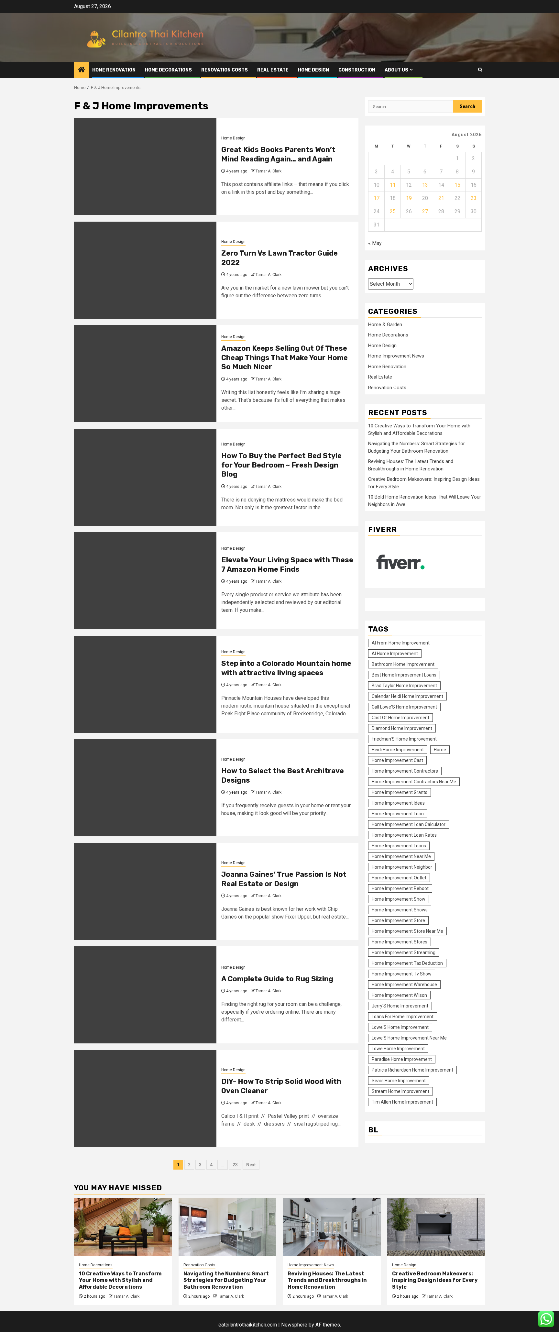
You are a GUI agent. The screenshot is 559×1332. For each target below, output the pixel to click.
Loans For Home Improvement (402, 1016)
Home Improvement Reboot (400, 888)
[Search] (480, 69)
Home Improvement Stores (399, 941)
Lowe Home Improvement (398, 1048)
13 (425, 185)
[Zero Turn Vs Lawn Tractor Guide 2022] (145, 270)
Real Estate (273, 70)
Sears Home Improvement (399, 1080)
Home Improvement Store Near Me (407, 931)
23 (235, 1164)
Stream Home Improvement (400, 1091)
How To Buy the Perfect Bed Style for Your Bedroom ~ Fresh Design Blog (281, 465)
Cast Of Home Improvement (400, 717)
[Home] (81, 70)
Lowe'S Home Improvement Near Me (409, 1037)
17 (376, 198)
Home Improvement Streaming (403, 952)
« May (375, 243)
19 (409, 198)
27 (425, 211)
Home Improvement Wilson (399, 995)
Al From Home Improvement (401, 642)
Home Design (313, 70)
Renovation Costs (224, 70)
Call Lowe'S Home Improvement (404, 707)
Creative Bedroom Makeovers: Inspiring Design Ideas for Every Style (435, 1280)
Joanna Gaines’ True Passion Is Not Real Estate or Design (283, 879)
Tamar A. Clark (268, 171)
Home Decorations (168, 70)
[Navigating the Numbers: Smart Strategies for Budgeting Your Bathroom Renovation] (228, 1227)
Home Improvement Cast (397, 760)
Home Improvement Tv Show (402, 973)
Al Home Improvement (395, 653)
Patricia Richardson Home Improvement (412, 1070)
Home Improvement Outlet (399, 877)
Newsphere (294, 1325)
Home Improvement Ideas (398, 803)
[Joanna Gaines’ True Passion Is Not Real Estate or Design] (145, 891)
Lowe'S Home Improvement (400, 1027)
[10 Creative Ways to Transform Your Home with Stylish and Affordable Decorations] (123, 1227)
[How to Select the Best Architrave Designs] (145, 787)
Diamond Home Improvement (402, 728)
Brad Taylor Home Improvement (404, 685)
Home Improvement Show (398, 899)
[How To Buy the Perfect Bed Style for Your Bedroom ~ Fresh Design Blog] (145, 477)
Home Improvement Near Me (401, 856)
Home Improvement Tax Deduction (407, 963)
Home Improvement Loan (398, 813)
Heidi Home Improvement (398, 749)
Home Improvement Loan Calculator (408, 824)
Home (440, 749)
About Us (396, 70)
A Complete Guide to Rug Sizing (277, 978)
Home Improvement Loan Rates (404, 835)
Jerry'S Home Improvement (400, 1005)
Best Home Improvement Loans (404, 674)
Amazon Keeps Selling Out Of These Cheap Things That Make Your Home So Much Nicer (284, 357)
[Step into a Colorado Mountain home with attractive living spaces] (145, 684)
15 (457, 185)
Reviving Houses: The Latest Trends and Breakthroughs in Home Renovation (327, 1280)
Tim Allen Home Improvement (402, 1102)
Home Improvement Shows (400, 909)
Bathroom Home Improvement (403, 664)
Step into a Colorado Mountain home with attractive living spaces (286, 668)
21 (441, 198)
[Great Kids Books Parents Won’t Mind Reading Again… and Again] (145, 166)
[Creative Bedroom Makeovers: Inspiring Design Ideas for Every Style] (436, 1227)
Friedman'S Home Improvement (404, 739)
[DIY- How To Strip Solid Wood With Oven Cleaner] (145, 1098)
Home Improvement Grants (399, 792)
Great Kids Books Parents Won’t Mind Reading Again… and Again (278, 154)
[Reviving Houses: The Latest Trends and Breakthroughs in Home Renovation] (332, 1227)
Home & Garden (385, 324)
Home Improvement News (396, 356)
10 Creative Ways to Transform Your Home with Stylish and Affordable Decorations (120, 1280)
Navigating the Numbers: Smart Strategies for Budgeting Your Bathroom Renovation (226, 1280)
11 (393, 185)
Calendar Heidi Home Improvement (407, 696)
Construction (356, 70)
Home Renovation (114, 70)
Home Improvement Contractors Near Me (414, 781)
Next (251, 1164)
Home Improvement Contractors (405, 771)
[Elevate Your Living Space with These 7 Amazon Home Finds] (145, 580)
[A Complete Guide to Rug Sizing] (145, 994)
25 (393, 211)
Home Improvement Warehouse (404, 984)
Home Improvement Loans (399, 845)
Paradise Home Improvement (402, 1059)
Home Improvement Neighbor (402, 867)
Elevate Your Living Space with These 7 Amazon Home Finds (287, 565)
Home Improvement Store (398, 920)
